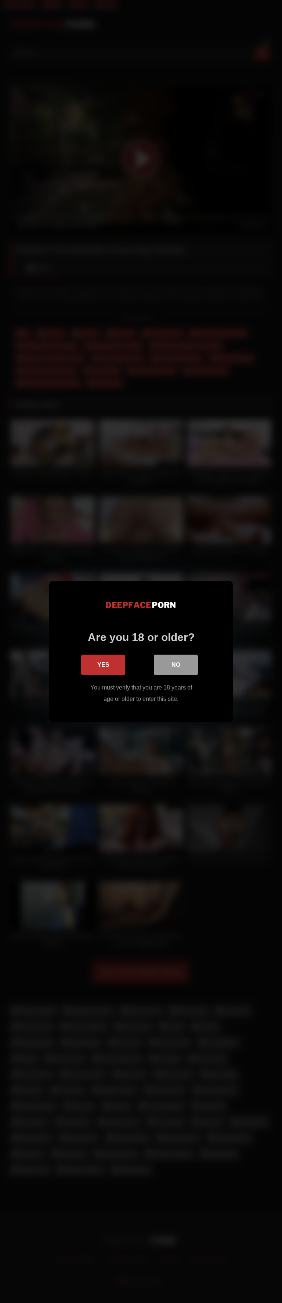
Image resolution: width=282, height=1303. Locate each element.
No (175, 665)
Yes (103, 665)
